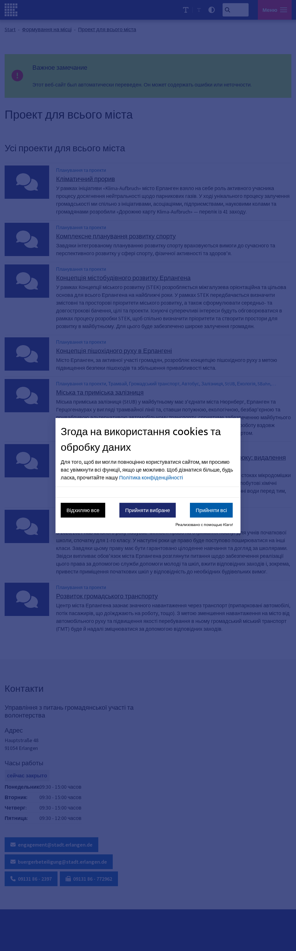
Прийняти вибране (147, 510)
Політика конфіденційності (151, 477)
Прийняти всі (211, 510)
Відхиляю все (82, 510)
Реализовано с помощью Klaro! (204, 524)
